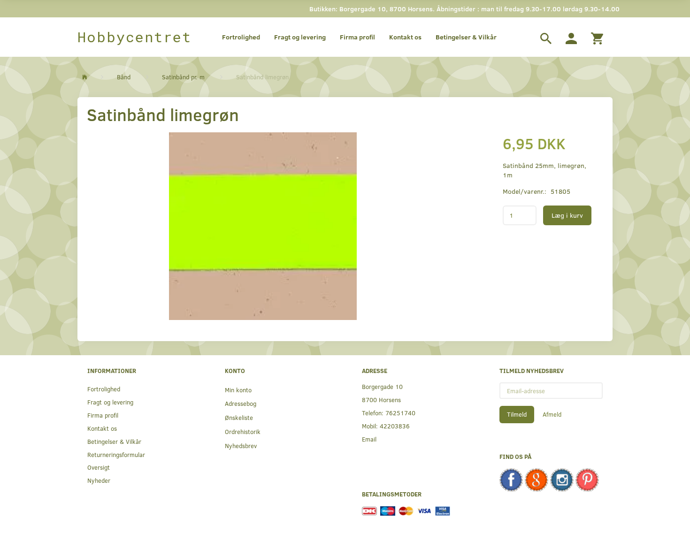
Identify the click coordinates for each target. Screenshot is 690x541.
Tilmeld (517, 414)
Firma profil (357, 36)
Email (369, 439)
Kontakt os (405, 36)
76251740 (400, 413)
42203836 (395, 426)
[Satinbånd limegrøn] (263, 226)
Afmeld (552, 414)
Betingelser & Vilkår (466, 36)
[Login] (571, 37)
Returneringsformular (116, 454)
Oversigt (98, 467)
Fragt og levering (300, 36)
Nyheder (98, 480)
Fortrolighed (241, 36)
